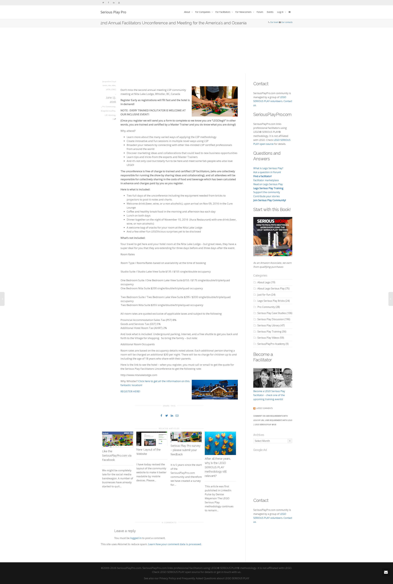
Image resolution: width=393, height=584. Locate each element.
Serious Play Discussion (270, 319)
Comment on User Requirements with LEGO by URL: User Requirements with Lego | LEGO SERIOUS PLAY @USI (272, 420)
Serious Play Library (268, 325)
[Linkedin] (113, 2)
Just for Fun (263, 294)
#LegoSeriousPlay (108, 111)
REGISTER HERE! (131, 391)
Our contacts (286, 22)
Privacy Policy (167, 578)
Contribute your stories (266, 196)
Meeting (112, 115)
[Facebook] (108, 2)
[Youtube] (118, 2)
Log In (280, 11)
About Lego (263, 282)
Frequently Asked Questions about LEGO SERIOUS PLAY (215, 578)
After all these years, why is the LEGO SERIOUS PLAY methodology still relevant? (218, 467)
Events (270, 11)
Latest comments (264, 408)
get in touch (224, 572)
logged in (136, 538)
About (187, 11)
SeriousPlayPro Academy (271, 344)
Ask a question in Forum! (267, 172)
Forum (260, 11)
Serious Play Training (269, 331)
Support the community (266, 192)
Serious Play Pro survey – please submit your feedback (185, 450)
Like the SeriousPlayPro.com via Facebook (116, 455)
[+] (117, 440)
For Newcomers (243, 11)
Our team (274, 22)
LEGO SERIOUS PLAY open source (180, 572)
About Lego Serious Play (271, 288)
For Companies (203, 11)
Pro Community (108, 106)
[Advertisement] (196, 50)
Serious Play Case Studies (271, 313)
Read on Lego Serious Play (268, 184)
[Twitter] (103, 2)
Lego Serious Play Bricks (271, 300)
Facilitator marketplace (266, 180)
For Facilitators (223, 11)
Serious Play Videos (268, 337)
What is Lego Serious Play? (268, 168)
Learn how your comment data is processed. (175, 544)
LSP (106, 115)
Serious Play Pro (113, 12)
